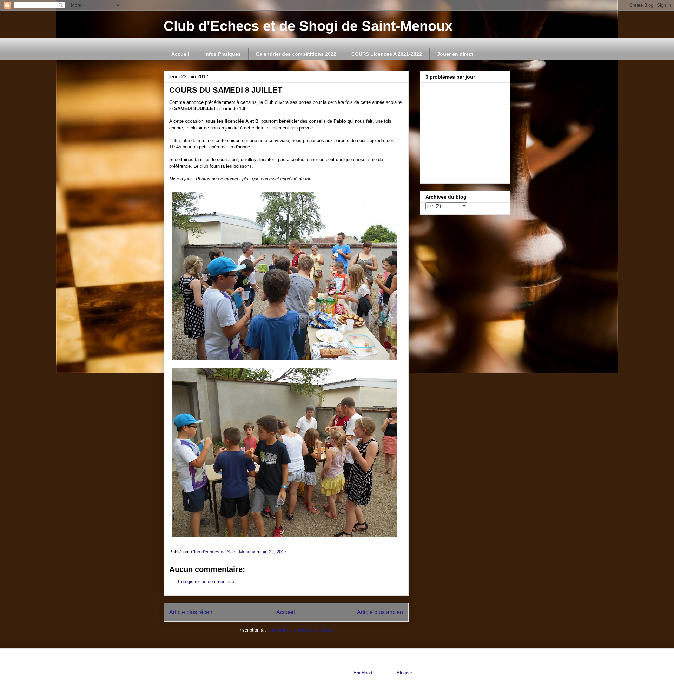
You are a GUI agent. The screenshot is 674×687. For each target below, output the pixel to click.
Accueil (180, 54)
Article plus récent (191, 612)
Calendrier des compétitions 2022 (296, 54)
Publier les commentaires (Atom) (300, 630)
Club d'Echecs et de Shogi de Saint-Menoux (308, 26)
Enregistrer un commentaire (206, 581)
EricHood (362, 672)
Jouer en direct (455, 54)
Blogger (404, 672)
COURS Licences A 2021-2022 (386, 54)
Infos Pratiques (222, 54)
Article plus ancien (380, 612)
